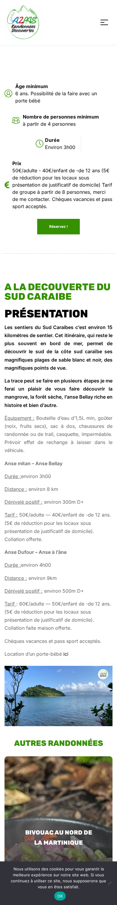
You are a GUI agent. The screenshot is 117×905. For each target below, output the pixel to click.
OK (60, 896)
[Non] (109, 883)
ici (65, 654)
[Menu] (106, 22)
